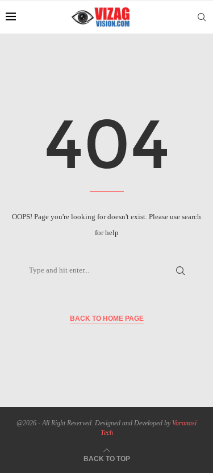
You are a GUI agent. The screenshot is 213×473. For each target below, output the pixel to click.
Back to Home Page (107, 319)
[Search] (201, 17)
